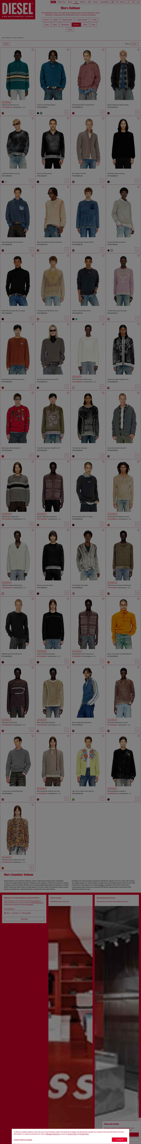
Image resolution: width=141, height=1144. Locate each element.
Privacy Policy (72, 1134)
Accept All (119, 1139)
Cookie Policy (84, 1134)
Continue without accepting (23, 1139)
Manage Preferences (53, 1134)
